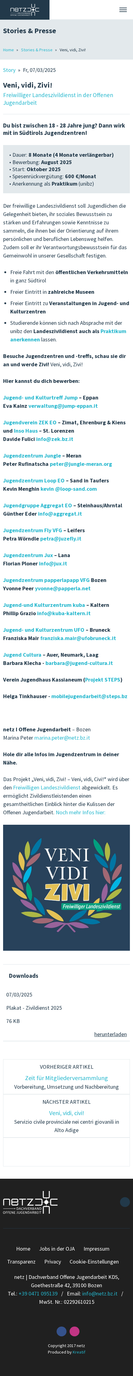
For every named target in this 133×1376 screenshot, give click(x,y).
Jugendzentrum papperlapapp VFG (46, 580)
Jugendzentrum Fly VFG (32, 530)
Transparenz (21, 1261)
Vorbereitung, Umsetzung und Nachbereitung (66, 1076)
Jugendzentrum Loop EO (34, 480)
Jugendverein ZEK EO (30, 422)
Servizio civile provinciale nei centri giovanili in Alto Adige (66, 1116)
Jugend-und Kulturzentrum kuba (44, 604)
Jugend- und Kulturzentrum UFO (43, 629)
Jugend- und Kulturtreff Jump (40, 397)
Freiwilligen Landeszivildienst (46, 787)
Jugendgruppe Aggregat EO (37, 505)
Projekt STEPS (102, 679)
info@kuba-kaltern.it (64, 613)
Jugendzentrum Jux (28, 555)
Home (9, 50)
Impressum (96, 1248)
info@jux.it (53, 563)
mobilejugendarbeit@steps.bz (89, 696)
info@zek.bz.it (54, 438)
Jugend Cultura (22, 654)
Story (10, 69)
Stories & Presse (37, 50)
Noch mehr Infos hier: (80, 812)
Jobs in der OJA (57, 1248)
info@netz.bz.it (100, 1293)
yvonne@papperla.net (63, 588)
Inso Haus (26, 430)
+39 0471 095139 (38, 1293)
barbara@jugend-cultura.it (79, 662)
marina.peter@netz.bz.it (62, 737)
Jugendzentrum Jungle (32, 455)
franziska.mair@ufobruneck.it (78, 638)
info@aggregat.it (60, 513)
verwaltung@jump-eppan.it (63, 405)
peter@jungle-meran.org (81, 463)
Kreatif (79, 1352)
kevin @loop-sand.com (69, 488)
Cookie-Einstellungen (94, 1261)
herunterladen (110, 1034)
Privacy (52, 1261)
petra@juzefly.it (60, 538)
